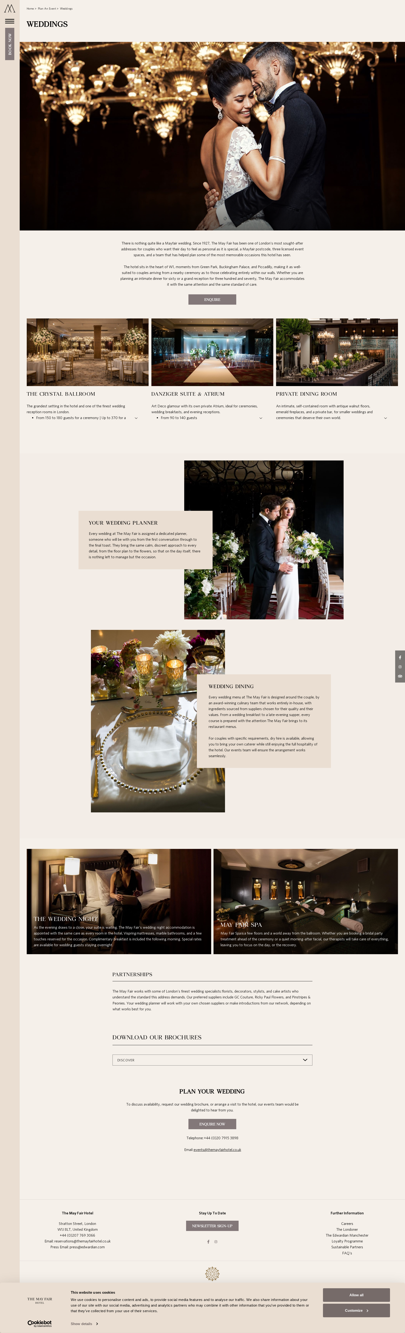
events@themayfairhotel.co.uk (217, 1149)
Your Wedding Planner (123, 522)
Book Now (9, 44)
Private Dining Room (306, 393)
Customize (354, 1310)
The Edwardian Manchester (347, 1235)
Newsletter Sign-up (212, 1225)
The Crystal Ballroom (61, 393)
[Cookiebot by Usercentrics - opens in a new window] (39, 1323)
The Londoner (347, 1229)
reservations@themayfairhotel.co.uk (82, 1241)
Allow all (356, 1295)
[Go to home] (10, 8)
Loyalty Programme (347, 1241)
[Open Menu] (8, 21)
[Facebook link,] (400, 657)
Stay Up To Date (212, 1213)
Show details (81, 1324)
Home (30, 8)
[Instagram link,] (400, 666)
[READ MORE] (77, 418)
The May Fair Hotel (77, 1213)
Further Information (347, 1213)
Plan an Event (47, 8)
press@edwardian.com (87, 1247)
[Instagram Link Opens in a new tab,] (216, 1241)
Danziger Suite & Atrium (188, 393)
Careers (347, 1223)
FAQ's (347, 1253)
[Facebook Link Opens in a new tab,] (208, 1241)
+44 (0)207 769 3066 (77, 1235)
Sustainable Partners (347, 1247)
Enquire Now (212, 1123)
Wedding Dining (231, 686)
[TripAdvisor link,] (400, 676)
